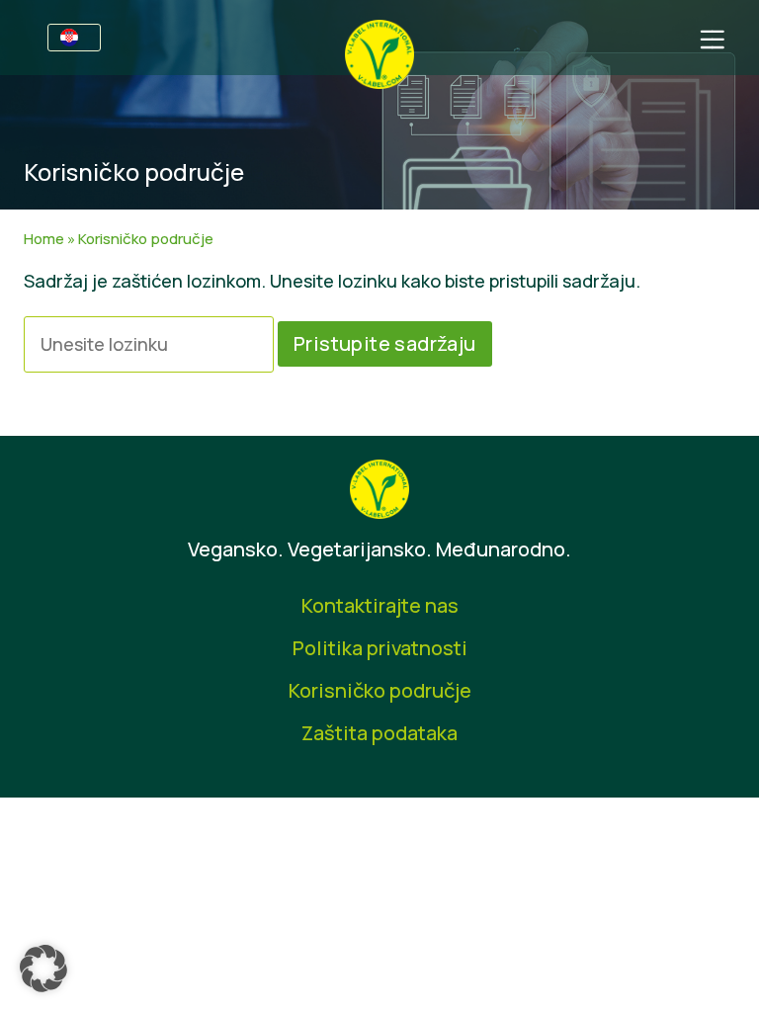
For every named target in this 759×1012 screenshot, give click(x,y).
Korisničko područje (380, 690)
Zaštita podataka (379, 732)
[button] (43, 968)
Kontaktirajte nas (380, 605)
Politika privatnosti (380, 647)
